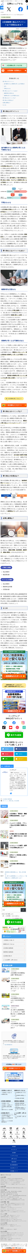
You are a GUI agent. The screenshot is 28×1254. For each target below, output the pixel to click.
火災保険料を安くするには (20, 1093)
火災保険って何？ (6, 1103)
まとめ (4, 105)
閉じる (16, 78)
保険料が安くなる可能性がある (11, 95)
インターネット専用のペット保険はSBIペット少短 (11, 1198)
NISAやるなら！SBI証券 (6, 1178)
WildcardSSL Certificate (14, 1053)
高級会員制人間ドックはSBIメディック (9, 1224)
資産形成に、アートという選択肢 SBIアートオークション (13, 1184)
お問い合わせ (14, 1158)
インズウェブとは (14, 1155)
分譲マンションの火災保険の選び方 (7, 1121)
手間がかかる (7, 88)
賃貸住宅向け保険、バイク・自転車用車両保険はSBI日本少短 (13, 1195)
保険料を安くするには (8, 944)
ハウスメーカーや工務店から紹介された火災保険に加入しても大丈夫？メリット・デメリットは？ (18, 986)
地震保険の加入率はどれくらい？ (20, 1105)
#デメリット (5, 800)
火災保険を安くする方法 (14, 65)
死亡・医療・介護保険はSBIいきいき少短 (9, 1194)
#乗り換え (11, 800)
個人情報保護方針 (14, 1164)
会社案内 (14, 1152)
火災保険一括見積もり (14, 70)
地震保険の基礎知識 (8, 952)
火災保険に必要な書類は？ (7, 1107)
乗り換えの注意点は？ (8, 100)
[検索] (23, 910)
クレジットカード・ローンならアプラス (9, 1218)
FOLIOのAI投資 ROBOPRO (16, 1178)
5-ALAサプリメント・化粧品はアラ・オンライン (11, 1225)
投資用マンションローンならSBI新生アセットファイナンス (13, 1211)
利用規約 (14, 1146)
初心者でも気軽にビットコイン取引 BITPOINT (10, 1182)
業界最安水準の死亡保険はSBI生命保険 (9, 1192)
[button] (14, 1051)
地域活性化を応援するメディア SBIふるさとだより (11, 1219)
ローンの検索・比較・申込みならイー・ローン (10, 1215)
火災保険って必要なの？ (7, 1105)
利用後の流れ (5, 1094)
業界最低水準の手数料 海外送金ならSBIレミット (16, 1187)
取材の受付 (14, 1161)
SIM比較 (23, 1134)
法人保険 (14, 1142)
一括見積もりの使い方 (8, 940)
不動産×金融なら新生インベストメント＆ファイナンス (12, 1210)
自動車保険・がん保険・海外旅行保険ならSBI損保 (11, 1191)
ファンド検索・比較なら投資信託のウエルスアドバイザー (13, 1203)
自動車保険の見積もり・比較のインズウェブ (10, 1216)
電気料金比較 (17, 1134)
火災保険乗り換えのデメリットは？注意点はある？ (18, 1025)
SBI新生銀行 (3, 1187)
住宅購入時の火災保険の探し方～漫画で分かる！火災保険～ (18, 836)
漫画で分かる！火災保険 (7, 1109)
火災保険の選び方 (7, 956)
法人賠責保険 (23, 1138)
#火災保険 (16, 800)
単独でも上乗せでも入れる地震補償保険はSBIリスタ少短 (12, 1199)
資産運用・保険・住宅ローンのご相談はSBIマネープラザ (12, 1204)
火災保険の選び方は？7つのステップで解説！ (7, 1116)
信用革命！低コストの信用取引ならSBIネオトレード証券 (12, 1180)
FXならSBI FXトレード (5, 1181)
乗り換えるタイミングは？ (9, 98)
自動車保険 (4, 1130)
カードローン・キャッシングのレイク (8, 1209)
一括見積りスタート (14, 1068)
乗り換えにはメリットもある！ (10, 90)
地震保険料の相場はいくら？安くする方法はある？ (20, 1109)
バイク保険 (24, 1130)
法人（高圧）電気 (17, 1138)
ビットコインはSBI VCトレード (17, 1181)
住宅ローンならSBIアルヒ (6, 1206)
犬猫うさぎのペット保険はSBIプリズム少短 (10, 1197)
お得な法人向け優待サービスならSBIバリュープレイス (12, 1232)
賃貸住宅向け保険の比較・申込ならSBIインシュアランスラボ (13, 1221)
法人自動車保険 (4, 1138)
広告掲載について (14, 1171)
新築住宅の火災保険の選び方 (7, 1118)
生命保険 (10, 1130)
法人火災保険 (10, 1138)
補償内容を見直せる (9, 93)
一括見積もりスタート (14, 405)
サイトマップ (14, 1149)
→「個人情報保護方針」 (8, 1044)
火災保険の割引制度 (19, 1098)
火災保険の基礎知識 (7, 799)
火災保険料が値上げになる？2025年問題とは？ (18, 1000)
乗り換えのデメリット (8, 81)
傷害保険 (4, 1134)
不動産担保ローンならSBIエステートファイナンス (11, 1207)
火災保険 (17, 1130)
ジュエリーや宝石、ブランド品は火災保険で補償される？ (18, 825)
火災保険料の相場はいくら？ (20, 1096)
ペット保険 (11, 1134)
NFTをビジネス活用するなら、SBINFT (9, 1229)
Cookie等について (14, 1167)
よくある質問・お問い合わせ (10, 959)
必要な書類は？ (6, 102)
